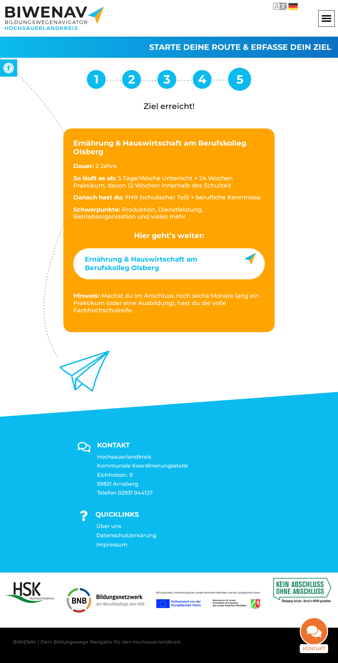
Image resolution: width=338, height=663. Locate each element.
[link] (8, 68)
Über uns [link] (108, 526)
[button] (326, 18)
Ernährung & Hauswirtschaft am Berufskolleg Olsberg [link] (141, 263)
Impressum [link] (111, 544)
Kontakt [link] (314, 648)
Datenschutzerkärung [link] (126, 535)
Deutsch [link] (288, 6)
